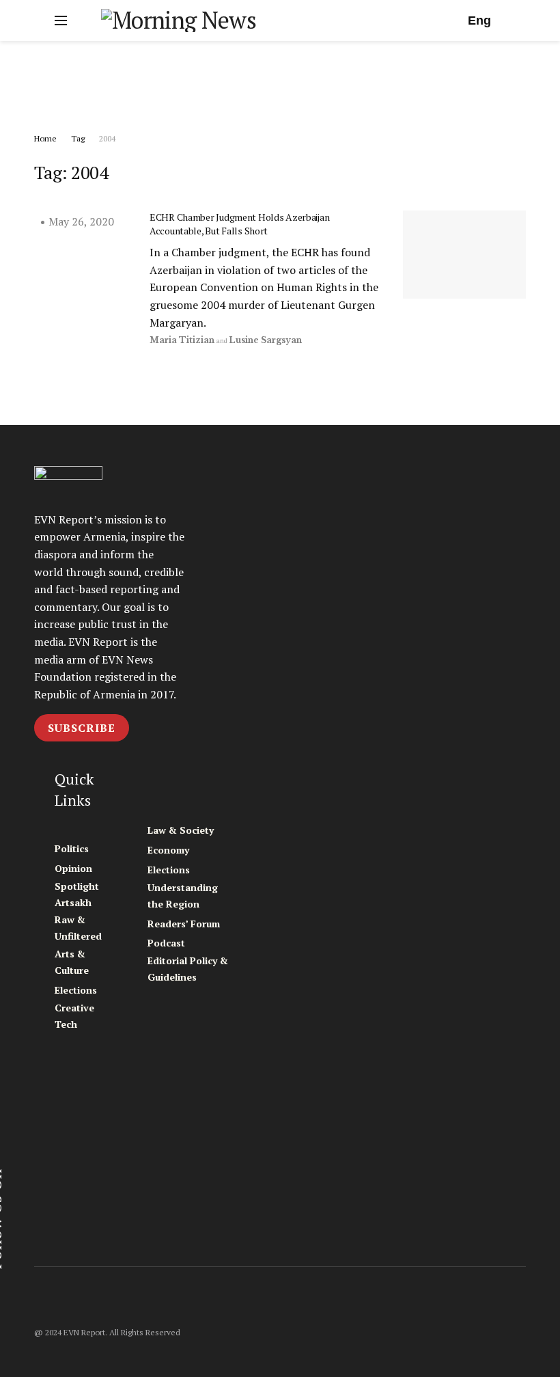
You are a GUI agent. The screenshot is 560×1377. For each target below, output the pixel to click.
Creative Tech (74, 1016)
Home (45, 138)
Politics (72, 848)
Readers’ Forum (184, 923)
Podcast (166, 942)
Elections (76, 989)
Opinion (73, 868)
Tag (78, 138)
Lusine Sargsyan (265, 340)
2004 (107, 138)
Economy (168, 849)
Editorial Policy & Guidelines (188, 968)
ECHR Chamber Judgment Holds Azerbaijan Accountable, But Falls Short (239, 223)
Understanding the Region (183, 895)
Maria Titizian (182, 340)
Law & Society (181, 829)
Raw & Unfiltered (78, 927)
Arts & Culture (72, 962)
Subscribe (81, 727)
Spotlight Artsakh (77, 894)
